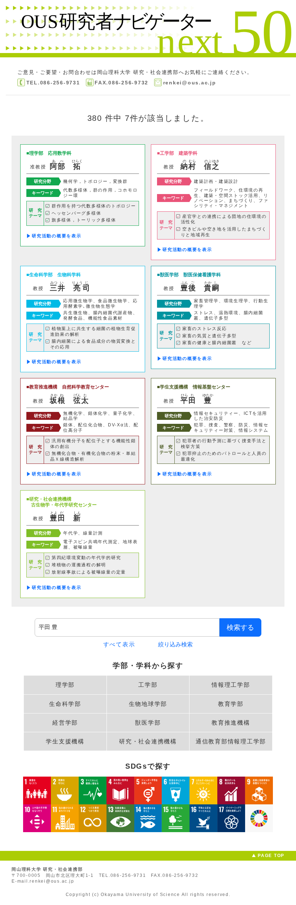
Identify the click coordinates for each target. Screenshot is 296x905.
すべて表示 (119, 644)
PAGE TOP (271, 855)
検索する (240, 627)
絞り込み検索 (175, 644)
